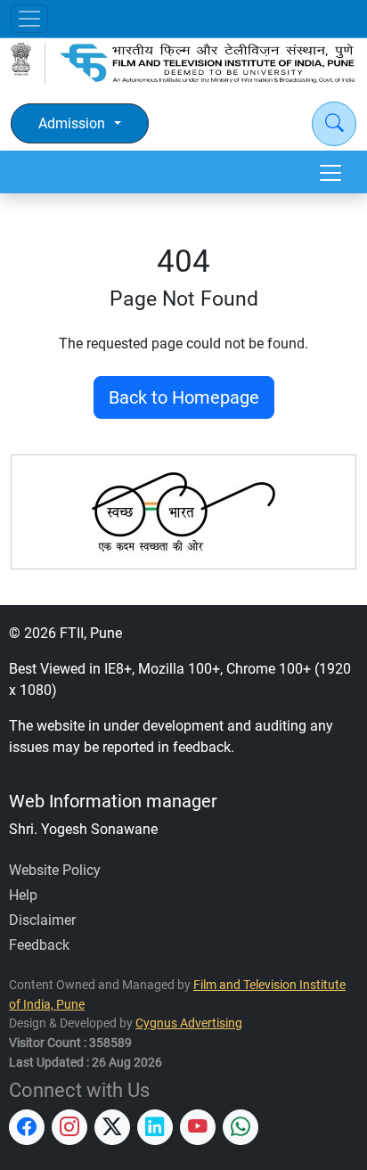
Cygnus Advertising (188, 1023)
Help (23, 895)
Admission (71, 123)
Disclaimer (42, 920)
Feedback (39, 945)
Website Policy (55, 870)
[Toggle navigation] (29, 18)
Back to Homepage (184, 397)
